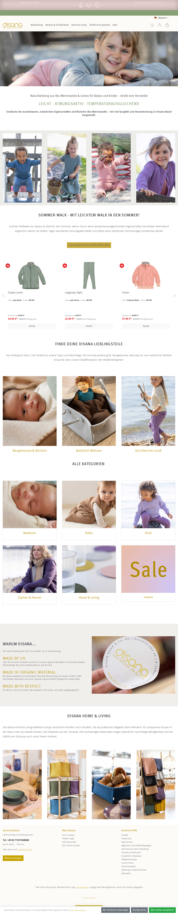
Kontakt (124, 835)
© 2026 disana (89, 898)
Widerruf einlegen (13, 858)
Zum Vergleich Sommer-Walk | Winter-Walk (89, 245)
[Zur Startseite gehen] (12, 25)
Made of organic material (29, 673)
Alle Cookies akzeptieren (162, 910)
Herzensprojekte (128, 866)
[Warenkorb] (167, 26)
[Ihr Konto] (159, 26)
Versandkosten (82, 887)
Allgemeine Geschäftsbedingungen (136, 845)
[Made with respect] (89, 7)
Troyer (119, 292)
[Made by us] (81, 7)
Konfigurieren (139, 910)
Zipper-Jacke (9, 292)
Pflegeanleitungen (129, 859)
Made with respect (22, 687)
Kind (148, 533)
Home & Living (89, 598)
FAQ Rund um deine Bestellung (135, 849)
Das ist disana (68, 835)
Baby (89, 533)
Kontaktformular (25, 849)
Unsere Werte (127, 863)
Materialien (126, 873)
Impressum (126, 838)
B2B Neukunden (69, 842)
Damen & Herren (29, 598)
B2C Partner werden (71, 845)
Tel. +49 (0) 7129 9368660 (16, 840)
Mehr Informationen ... (78, 910)
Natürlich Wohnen (89, 451)
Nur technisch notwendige (115, 910)
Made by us (14, 659)
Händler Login (68, 838)
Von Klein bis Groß (148, 451)
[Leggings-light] (83, 275)
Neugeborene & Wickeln (30, 451)
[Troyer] (140, 275)
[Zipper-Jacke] (26, 275)
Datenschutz (126, 842)
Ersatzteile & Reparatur (131, 856)
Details (25, 326)
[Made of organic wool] (97, 7)
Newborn (29, 533)
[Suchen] (152, 26)
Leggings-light (67, 292)
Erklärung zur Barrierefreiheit (133, 870)
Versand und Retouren (131, 852)
